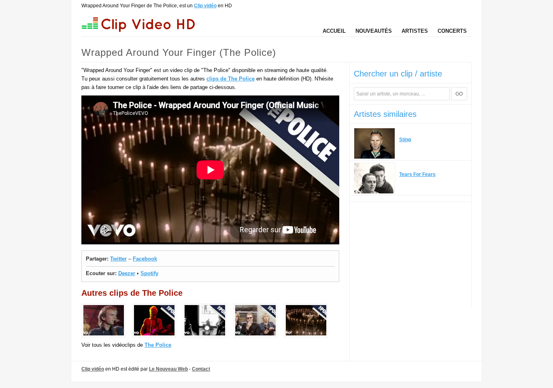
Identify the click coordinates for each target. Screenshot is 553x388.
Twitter (118, 259)
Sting (405, 139)
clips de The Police (230, 79)
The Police (158, 345)
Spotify (149, 273)
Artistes (415, 31)
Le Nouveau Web (168, 369)
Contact (201, 369)
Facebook (145, 259)
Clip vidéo (205, 5)
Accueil (334, 31)
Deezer (126, 273)
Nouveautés (373, 31)
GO (459, 94)
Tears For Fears (417, 174)
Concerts (452, 31)
